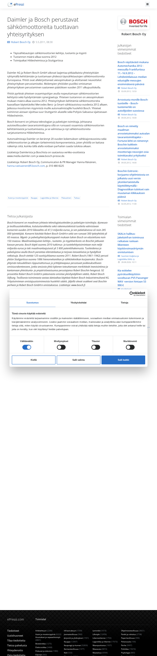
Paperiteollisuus (130, 638)
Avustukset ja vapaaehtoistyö (47, 638)
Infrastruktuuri (73, 630)
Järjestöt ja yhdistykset (76, 638)
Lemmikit (99, 630)
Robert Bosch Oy (21, 42)
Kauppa (34, 198)
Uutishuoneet (15, 635)
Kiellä (34, 360)
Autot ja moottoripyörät (18, 198)
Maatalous (100, 652)
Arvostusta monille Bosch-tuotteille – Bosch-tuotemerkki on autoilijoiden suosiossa (133, 105)
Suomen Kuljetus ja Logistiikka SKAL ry (128, 258)
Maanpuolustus (102, 645)
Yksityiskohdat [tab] (78, 302)
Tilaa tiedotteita (16, 640)
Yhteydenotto (15, 650)
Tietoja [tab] (124, 302)
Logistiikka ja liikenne (49, 198)
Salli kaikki (123, 360)
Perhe (126, 645)
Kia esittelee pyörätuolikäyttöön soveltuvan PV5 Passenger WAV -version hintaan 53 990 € (133, 278)
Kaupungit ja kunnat (76, 645)
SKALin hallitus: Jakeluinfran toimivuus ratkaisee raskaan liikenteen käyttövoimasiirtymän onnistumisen (131, 243)
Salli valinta (78, 360)
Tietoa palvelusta (17, 645)
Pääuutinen (66, 198)
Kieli (68, 652)
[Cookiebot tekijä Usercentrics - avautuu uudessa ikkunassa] (131, 293)
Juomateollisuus (73, 634)
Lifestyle (100, 634)
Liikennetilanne (102, 638)
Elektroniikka (43, 647)
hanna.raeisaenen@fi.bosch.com (26, 165)
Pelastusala (128, 641)
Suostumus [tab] (32, 302)
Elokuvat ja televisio (46, 651)
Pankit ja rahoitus (131, 634)
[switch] (61, 347)
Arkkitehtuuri (43, 630)
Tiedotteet (13, 630)
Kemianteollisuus (74, 649)
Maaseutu (100, 649)
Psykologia (128, 652)
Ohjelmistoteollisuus (132, 630)
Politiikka (128, 649)
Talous (77, 198)
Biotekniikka (43, 643)
